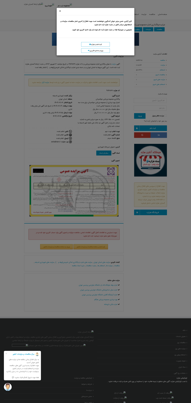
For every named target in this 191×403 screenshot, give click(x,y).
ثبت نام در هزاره (96, 44)
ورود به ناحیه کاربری (96, 50)
